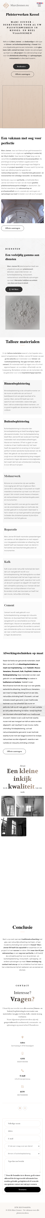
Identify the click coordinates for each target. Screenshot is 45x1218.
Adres (22, 1042)
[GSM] (22, 1053)
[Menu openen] (39, 5)
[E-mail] (22, 1070)
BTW (22, 1091)
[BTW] (22, 1086)
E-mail (22, 1075)
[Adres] (22, 1037)
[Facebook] (20, 1108)
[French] (42, 3)
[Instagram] (25, 1108)
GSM (22, 1058)
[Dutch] (38, 3)
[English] (40, 3)
